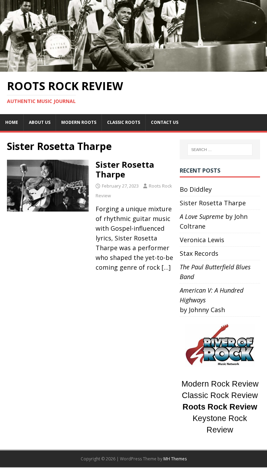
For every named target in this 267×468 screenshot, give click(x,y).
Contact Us (164, 122)
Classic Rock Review (220, 395)
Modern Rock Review (220, 384)
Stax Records (199, 253)
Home (11, 122)
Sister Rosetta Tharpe (125, 169)
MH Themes (175, 459)
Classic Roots (123, 122)
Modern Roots (78, 122)
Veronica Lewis (202, 240)
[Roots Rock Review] (133, 67)
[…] (166, 267)
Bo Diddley (196, 189)
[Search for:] (220, 150)
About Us (39, 122)
